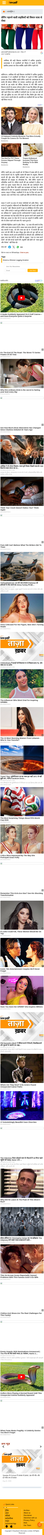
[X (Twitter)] (40, 37)
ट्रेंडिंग (7, 1510)
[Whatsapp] (17, 248)
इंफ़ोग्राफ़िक (9, 1518)
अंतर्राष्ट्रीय (10, 12)
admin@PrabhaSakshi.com (10, 52)
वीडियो (7, 1516)
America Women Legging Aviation (16, 260)
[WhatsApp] (40, 41)
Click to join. (24, 252)
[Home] (4, 11)
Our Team (27, 1525)
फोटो (7, 1513)
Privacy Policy (29, 1520)
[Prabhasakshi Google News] (41, 53)
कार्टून (7, 1521)
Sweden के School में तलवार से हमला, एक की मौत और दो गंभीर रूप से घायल (21, 1476)
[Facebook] (40, 33)
